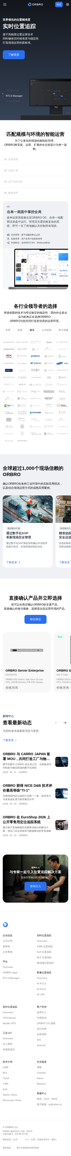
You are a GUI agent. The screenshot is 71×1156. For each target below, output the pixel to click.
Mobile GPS (9, 1027)
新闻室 (6, 950)
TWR (5, 1087)
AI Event (41, 993)
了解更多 (13, 54)
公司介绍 (7, 945)
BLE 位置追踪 (44, 961)
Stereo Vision (10, 1098)
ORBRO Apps (10, 976)
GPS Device (9, 1022)
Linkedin (41, 1076)
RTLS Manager (11, 982)
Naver (40, 1082)
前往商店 (35, 623)
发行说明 (42, 1033)
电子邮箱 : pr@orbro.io (49, 1108)
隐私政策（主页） (11, 1143)
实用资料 (42, 1038)
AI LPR (40, 998)
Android (41, 1049)
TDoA (6, 1082)
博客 (39, 1071)
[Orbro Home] (14, 928)
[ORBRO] (35, 4)
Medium (41, 1087)
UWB (5, 1071)
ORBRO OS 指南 (46, 1027)
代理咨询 (42, 1022)
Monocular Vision (12, 1104)
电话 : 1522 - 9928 (47, 1103)
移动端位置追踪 (45, 967)
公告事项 (7, 956)
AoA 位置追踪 (44, 956)
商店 (59, 4)
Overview (8, 971)
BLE (5, 1076)
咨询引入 (35, 890)
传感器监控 (9, 1053)
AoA (5, 1093)
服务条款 (7, 1152)
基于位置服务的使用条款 (28, 1152)
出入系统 (7, 1048)
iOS (39, 1044)
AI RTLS (41, 987)
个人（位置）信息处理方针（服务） (41, 1143)
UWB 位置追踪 (45, 950)
